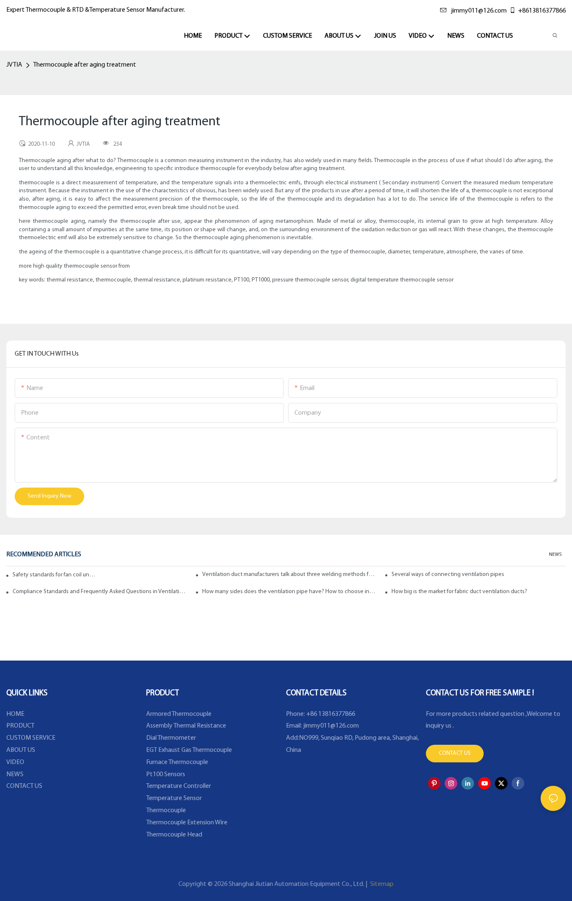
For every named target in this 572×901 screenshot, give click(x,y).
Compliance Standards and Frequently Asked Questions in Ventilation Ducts (100, 592)
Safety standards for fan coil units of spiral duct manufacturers (54, 575)
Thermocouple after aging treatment (84, 65)
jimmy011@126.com (479, 11)
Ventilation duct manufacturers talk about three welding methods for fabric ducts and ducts (289, 574)
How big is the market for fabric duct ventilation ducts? (459, 592)
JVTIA (14, 65)
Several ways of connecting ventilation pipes (448, 574)
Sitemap (381, 884)
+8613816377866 (542, 11)
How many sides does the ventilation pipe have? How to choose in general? (289, 592)
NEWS (555, 554)
